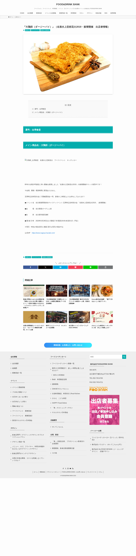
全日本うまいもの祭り (20, 397)
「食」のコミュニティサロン (62, 408)
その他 (54, 453)
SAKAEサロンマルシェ (60, 389)
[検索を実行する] (124, 357)
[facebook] (63, 468)
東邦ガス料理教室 (58, 375)
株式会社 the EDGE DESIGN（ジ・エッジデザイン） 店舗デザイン (108, 450)
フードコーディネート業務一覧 (63, 363)
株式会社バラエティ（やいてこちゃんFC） (107, 444)
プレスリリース (91, 472)
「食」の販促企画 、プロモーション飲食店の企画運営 (68, 442)
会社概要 (15, 363)
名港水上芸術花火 (45, 30)
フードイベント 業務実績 (21, 411)
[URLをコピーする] (105, 267)
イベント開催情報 (18, 387)
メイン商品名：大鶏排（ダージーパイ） (49, 112)
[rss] (73, 468)
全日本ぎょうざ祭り (19, 401)
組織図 (14, 368)
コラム (100, 472)
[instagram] (68, 468)
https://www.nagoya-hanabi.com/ (43, 233)
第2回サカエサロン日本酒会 (22, 420)
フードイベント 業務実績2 (22, 416)
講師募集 (55, 384)
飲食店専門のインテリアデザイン (24, 453)
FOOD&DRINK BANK (68, 4)
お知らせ (27, 30)
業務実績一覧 (17, 373)
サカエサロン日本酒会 (60, 412)
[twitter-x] (66, 468)
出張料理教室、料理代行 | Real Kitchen (66, 393)
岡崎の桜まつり (17, 406)
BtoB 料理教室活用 (59, 379)
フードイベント (35, 30)
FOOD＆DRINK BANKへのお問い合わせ (73, 472)
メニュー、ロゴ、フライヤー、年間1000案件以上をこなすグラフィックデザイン (28, 448)
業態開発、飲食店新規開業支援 (63, 448)
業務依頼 (42, 472)
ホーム (36, 472)
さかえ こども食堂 (59, 398)
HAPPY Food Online (59, 403)
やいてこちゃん (57, 427)
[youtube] (70, 468)
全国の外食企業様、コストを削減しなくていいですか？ (28, 459)
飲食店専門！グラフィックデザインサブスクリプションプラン (28, 436)
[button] (30, 267)
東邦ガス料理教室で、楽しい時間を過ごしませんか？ (68, 369)
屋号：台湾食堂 (40, 109)
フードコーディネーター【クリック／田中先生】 (108, 439)
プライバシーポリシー (53, 472)
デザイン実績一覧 (18, 442)
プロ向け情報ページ (19, 392)
